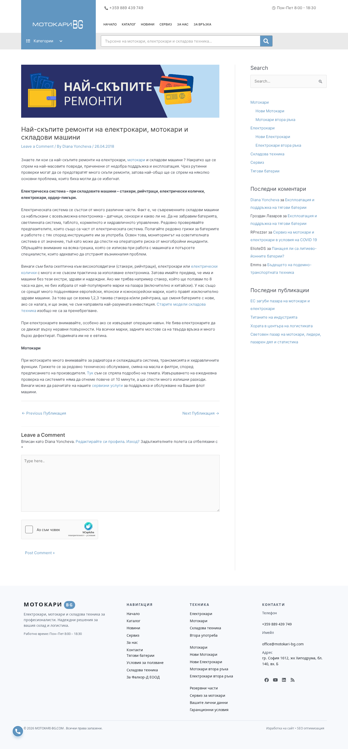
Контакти (135, 649)
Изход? (133, 441)
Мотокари (259, 102)
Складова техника (267, 154)
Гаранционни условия (209, 709)
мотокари (136, 159)
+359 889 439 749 (277, 624)
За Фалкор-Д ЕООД (143, 677)
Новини (147, 24)
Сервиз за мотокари (207, 695)
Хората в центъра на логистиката (281, 325)
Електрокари (262, 128)
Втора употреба (204, 635)
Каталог (129, 24)
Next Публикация (200, 413)
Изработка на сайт (280, 728)
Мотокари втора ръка (275, 119)
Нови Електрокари (273, 136)
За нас (183, 24)
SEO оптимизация (310, 728)
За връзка (202, 24)
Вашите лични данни (209, 702)
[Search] (266, 41)
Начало (110, 24)
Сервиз (165, 24)
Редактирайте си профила (100, 441)
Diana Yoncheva (264, 199)
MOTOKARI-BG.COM (49, 728)
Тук (90, 373)
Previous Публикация (44, 413)
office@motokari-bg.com (283, 644)
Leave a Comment (37, 146)
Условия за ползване (145, 662)
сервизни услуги (107, 385)
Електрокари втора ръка (278, 145)
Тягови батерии (264, 171)
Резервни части (204, 688)
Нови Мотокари (270, 110)
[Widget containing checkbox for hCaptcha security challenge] (59, 529)
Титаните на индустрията (273, 317)
